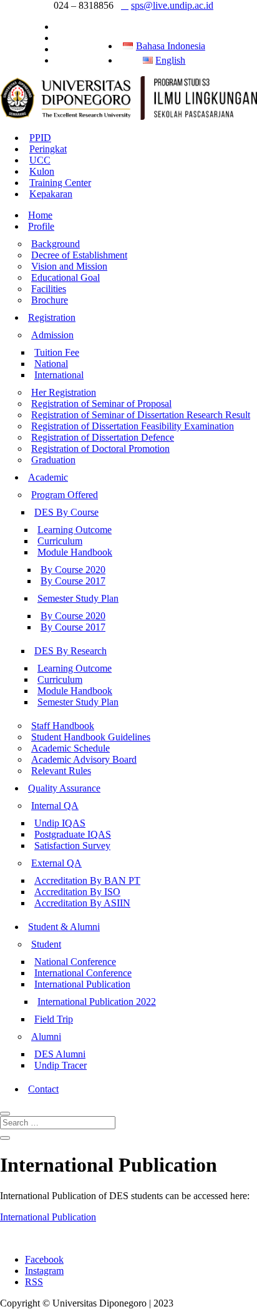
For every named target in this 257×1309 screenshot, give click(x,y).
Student (46, 944)
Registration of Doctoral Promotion (100, 448)
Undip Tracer (60, 1065)
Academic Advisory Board (84, 759)
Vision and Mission (69, 266)
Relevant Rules (61, 770)
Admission (52, 335)
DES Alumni (59, 1054)
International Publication (82, 984)
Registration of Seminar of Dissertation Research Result (140, 414)
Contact (43, 1089)
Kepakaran (50, 194)
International (59, 375)
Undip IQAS (59, 823)
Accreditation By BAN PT (87, 880)
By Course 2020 (73, 569)
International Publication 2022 (96, 1001)
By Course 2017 (73, 581)
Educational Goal (65, 277)
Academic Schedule (70, 748)
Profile (41, 226)
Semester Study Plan (78, 598)
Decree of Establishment (79, 255)
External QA (56, 863)
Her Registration (63, 392)
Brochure (49, 300)
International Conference (83, 973)
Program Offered (64, 494)
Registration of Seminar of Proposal (101, 403)
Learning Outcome (74, 529)
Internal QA (55, 805)
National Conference (75, 961)
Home (40, 215)
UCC (40, 160)
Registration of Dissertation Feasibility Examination (132, 426)
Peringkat (48, 149)
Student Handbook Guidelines (90, 737)
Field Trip (53, 1019)
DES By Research (70, 650)
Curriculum (59, 541)
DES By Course (66, 512)
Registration (51, 317)
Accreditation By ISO (77, 891)
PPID (40, 137)
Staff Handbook (62, 725)
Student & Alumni (64, 926)
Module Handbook (74, 552)
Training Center (60, 182)
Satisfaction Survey (72, 845)
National (51, 363)
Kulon (41, 171)
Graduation (53, 459)
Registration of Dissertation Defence (102, 437)
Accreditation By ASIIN (82, 903)
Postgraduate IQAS (72, 834)
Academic (48, 477)
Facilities (48, 288)
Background (55, 243)
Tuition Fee (56, 352)
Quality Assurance (64, 788)
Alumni (46, 1036)
